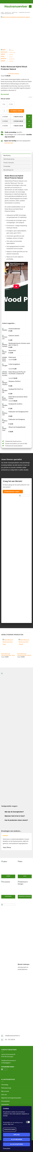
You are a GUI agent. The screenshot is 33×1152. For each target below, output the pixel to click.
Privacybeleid (5, 1101)
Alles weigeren (16, 1139)
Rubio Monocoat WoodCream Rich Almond (24, 654)
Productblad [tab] (7, 166)
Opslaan (17, 1134)
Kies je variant (5, 98)
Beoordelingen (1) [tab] (8, 170)
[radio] (4, 104)
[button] (2, 6)
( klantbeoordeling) (13, 73)
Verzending (4, 1084)
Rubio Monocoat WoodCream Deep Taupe (8, 654)
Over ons (4, 1094)
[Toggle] (3, 812)
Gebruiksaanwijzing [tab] (9, 159)
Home (2, 12)
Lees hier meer (8, 143)
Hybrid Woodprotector (7, 13)
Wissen (30, 97)
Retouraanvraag (6, 1088)
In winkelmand (16, 111)
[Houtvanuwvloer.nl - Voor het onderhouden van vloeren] (16, 6)
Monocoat (15, 12)
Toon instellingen (9, 1129)
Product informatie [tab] (9, 162)
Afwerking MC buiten (24, 12)
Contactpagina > (6, 1063)
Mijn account (5, 1091)
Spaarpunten (5, 1104)
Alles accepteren (16, 1144)
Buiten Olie (8, 12)
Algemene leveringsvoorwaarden (11, 1098)
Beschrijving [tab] (7, 155)
